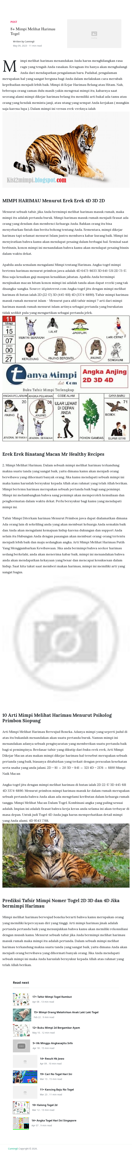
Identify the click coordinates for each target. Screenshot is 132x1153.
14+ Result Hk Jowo (52, 1058)
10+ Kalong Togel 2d (44, 1105)
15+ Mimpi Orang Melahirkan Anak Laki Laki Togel (66, 1012)
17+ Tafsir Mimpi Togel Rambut (52, 997)
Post (13, 22)
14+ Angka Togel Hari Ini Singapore (54, 1120)
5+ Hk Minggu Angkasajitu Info (53, 1043)
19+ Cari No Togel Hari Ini (56, 1074)
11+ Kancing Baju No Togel (57, 1089)
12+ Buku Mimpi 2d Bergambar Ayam (56, 1027)
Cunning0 (13, 1148)
